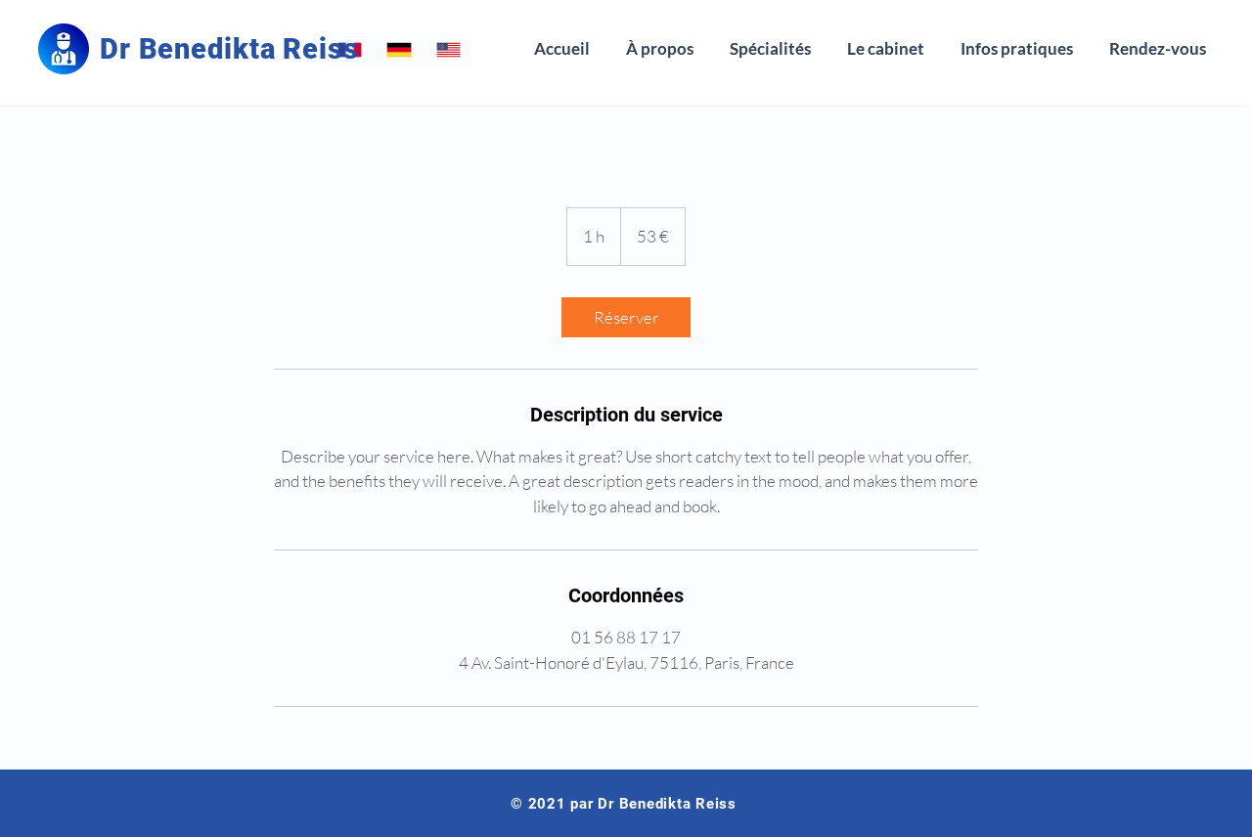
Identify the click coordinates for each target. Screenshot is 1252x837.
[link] (626, 317)
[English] (448, 49)
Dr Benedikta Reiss (229, 49)
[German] (398, 49)
